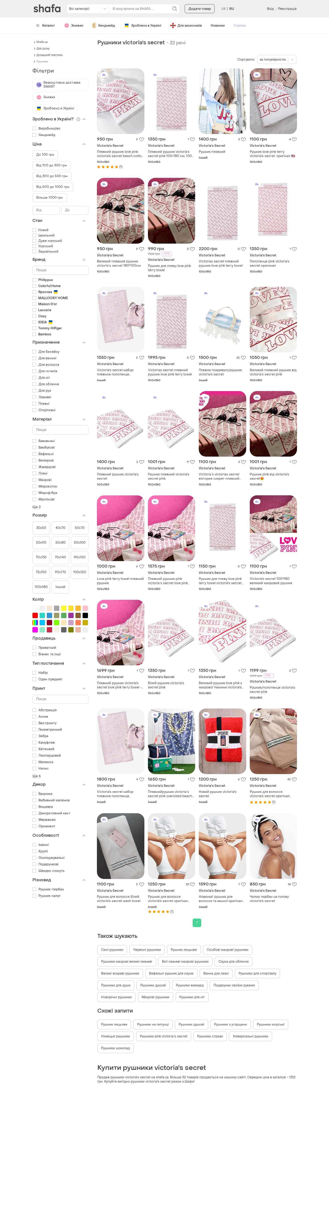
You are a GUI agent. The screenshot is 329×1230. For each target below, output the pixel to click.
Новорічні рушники (116, 997)
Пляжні (44, 404)
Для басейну (48, 352)
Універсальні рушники (250, 1036)
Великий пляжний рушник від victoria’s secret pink (273, 372)
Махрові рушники (155, 997)
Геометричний (50, 730)
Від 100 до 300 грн (51, 165)
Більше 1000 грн (49, 198)
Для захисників (189, 25)
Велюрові (46, 460)
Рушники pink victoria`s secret (163, 1036)
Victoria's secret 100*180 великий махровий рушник (271, 581)
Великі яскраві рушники (120, 973)
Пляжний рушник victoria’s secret (118, 476)
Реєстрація (287, 9)
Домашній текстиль (49, 55)
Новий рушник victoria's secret (218, 794)
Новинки (218, 25)
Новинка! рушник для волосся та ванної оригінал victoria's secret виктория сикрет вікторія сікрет (220, 899)
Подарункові (48, 864)
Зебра (43, 736)
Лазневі (44, 397)
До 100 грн (45, 155)
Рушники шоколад (115, 1048)
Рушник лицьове (184, 950)
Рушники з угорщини (230, 1024)
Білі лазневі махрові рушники (185, 962)
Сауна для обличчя (233, 962)
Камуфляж (46, 743)
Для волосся (48, 365)
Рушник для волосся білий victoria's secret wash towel (118, 899)
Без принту (47, 723)
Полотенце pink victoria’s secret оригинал (269, 263)
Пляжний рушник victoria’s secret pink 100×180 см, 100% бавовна (171, 154)
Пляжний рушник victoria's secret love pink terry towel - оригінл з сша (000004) (119, 685)
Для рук (44, 391)
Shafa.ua (42, 42)
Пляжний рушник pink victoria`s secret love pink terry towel (168, 581)
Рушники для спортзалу (257, 973)
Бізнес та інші (49, 654)
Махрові (45, 480)
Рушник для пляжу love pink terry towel (169, 268)
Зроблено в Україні (146, 25)
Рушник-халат (49, 896)
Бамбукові (46, 447)
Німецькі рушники (115, 1036)
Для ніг (44, 378)
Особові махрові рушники (227, 950)
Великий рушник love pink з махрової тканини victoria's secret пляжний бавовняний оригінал (221, 685)
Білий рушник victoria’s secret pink (166, 685)
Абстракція (47, 710)
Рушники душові (153, 985)
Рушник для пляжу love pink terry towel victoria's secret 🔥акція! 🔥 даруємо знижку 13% (221, 581)
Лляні (43, 473)
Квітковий (46, 749)
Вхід (270, 9)
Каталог (48, 25)
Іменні (43, 845)
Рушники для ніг (192, 997)
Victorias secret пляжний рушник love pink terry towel (221, 263)
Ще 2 (36, 507)
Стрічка (240, 25)
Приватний (47, 648)
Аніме (43, 717)
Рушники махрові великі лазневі (126, 962)
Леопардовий (49, 755)
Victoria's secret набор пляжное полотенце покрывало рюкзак (115, 372)
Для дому (42, 48)
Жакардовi (47, 467)
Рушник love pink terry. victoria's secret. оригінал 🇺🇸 (272, 154)
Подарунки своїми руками (234, 985)
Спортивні (47, 410)
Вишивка (45, 807)
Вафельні (46, 454)
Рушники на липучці (153, 1024)
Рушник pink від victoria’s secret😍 (269, 476)
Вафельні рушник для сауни (171, 973)
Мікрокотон (47, 486)
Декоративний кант (54, 813)
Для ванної (47, 358)
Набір (43, 673)
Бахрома (45, 794)
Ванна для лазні (216, 973)
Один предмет (50, 679)
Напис (43, 768)
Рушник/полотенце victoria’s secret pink (272, 689)
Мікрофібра (47, 493)
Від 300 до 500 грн (52, 176)
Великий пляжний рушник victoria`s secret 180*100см (119, 263)
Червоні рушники (147, 950)
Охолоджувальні (51, 858)
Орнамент (46, 826)
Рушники (42, 61)
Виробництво (49, 128)
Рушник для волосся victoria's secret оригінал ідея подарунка (270, 794)
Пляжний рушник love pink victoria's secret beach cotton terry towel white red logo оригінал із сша (120, 154)
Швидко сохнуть (51, 871)
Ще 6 (36, 776)
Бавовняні (46, 441)
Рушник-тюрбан (51, 889)
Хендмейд (106, 25)
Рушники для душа (115, 985)
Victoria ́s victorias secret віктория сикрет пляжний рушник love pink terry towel (221, 476)
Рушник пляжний (212, 152)
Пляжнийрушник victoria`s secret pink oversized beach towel (170, 794)
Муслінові (46, 499)
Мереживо (47, 820)
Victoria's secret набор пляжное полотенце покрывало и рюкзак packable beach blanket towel (120, 794)
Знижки (77, 25)
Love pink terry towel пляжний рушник (120, 581)
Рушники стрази (210, 1036)
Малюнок (45, 762)
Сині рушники (112, 950)
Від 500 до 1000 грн (52, 187)
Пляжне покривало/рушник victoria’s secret (220, 372)
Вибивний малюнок (54, 800)
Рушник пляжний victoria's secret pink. (168, 476)
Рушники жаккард (190, 985)
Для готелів (47, 371)
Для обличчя (48, 384)
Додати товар (199, 9)
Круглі (43, 851)
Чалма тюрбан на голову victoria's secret (269, 899)
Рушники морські (270, 1024)
